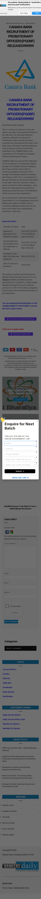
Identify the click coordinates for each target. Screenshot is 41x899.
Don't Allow (24, 13)
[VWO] (7, 13)
